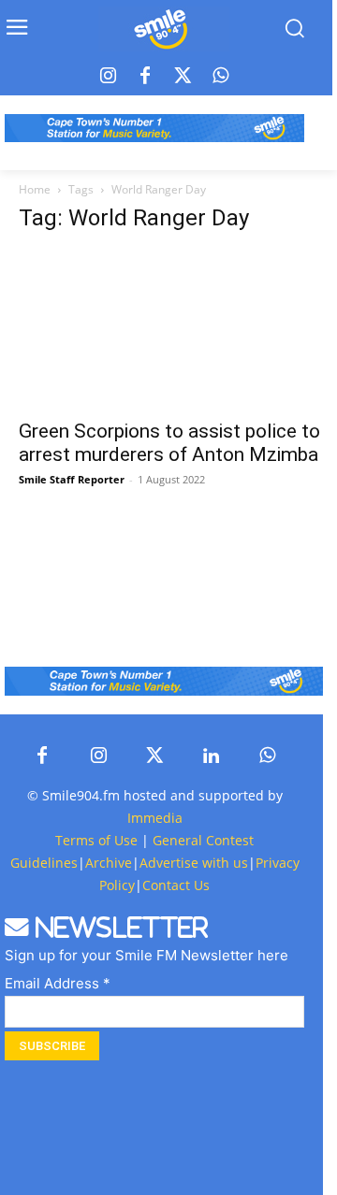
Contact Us (176, 885)
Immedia (155, 818)
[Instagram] (107, 76)
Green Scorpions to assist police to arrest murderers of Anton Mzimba (169, 443)
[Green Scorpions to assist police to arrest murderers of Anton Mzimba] (178, 329)
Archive (108, 862)
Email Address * (57, 983)
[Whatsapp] (220, 76)
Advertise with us (193, 862)
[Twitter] (182, 76)
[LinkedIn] (210, 756)
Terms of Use (96, 840)
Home (35, 189)
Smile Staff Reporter (72, 479)
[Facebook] (145, 76)
